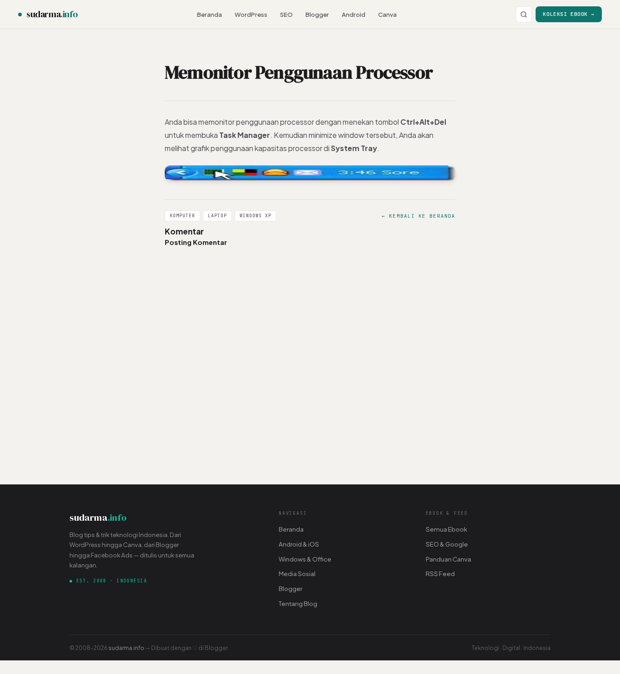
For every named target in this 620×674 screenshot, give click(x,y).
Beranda (209, 14)
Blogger (317, 14)
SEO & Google (447, 544)
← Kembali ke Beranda (418, 216)
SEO (286, 14)
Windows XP (255, 216)
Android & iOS (299, 544)
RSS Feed (440, 573)
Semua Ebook (446, 529)
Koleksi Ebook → (569, 13)
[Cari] (524, 14)
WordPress (251, 14)
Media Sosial (297, 573)
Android (353, 14)
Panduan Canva (448, 559)
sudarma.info (126, 647)
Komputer (182, 216)
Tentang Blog (298, 603)
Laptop (217, 216)
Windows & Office (305, 559)
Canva (387, 14)
